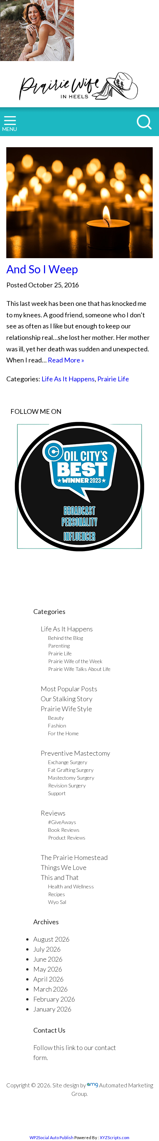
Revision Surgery (67, 785)
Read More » (66, 360)
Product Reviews (66, 837)
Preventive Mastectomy (75, 753)
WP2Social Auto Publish (52, 1137)
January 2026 (52, 1009)
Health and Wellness (71, 886)
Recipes (56, 894)
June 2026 (47, 959)
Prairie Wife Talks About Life (79, 669)
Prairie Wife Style (66, 709)
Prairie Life (113, 379)
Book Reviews (64, 830)
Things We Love (64, 867)
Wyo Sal (57, 902)
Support (57, 793)
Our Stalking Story (66, 699)
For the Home (63, 733)
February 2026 (54, 999)
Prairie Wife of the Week (75, 661)
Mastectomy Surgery (71, 777)
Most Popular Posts (69, 689)
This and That (60, 877)
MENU (9, 129)
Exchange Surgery (67, 762)
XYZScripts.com (114, 1137)
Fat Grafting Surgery (71, 770)
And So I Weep (42, 269)
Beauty (56, 718)
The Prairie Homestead (74, 857)
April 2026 (48, 979)
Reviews (53, 813)
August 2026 (51, 939)
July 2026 (47, 949)
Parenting (59, 645)
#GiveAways (62, 822)
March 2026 (50, 989)
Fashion (57, 725)
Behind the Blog (65, 638)
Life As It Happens (68, 379)
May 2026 (47, 969)
